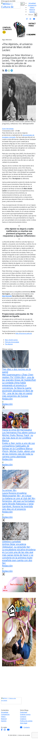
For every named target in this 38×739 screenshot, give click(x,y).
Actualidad (32, 3)
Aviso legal (23, 723)
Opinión (32, 12)
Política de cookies (26, 721)
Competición (32, 5)
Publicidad (23, 712)
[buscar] (35, 14)
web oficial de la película (24, 333)
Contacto (23, 717)
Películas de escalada (12, 342)
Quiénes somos (25, 714)
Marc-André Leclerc (11, 340)
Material (32, 10)
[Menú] (22, 3)
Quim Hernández (8, 129)
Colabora (23, 719)
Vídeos (32, 7)
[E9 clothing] (19, 632)
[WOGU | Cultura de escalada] (10, 5)
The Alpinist (9, 344)
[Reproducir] (3, 407)
